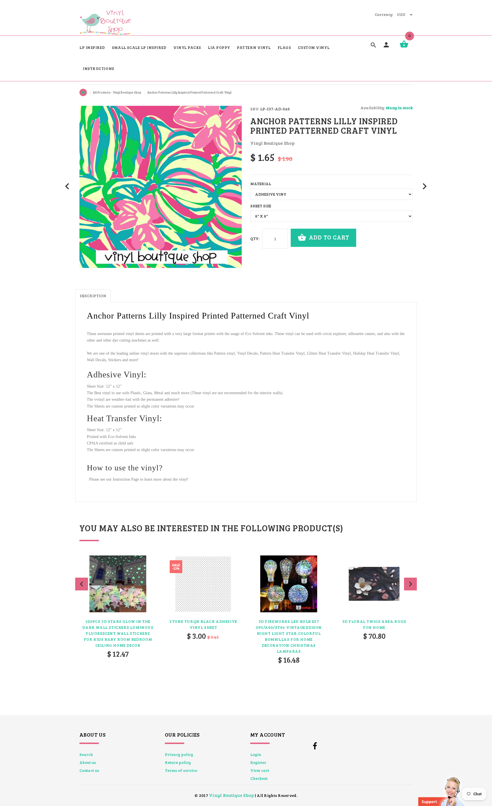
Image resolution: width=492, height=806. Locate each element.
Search (86, 754)
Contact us (89, 770)
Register (258, 762)
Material (260, 183)
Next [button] (410, 584)
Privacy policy (179, 754)
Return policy (178, 762)
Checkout (259, 778)
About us (87, 762)
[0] (404, 47)
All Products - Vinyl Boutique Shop (117, 92)
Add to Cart (328, 237)
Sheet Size (260, 205)
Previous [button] (81, 584)
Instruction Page (126, 479)
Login (255, 754)
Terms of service (181, 770)
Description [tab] (93, 295)
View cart (259, 770)
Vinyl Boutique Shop (231, 795)
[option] (118, 621)
